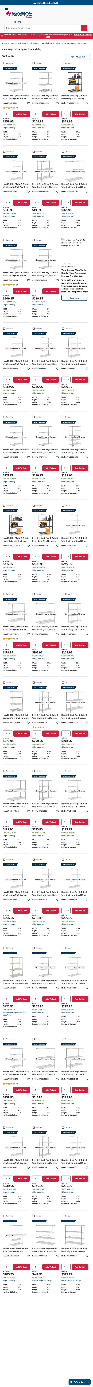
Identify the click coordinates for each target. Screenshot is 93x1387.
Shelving (33, 43)
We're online (79, 1381)
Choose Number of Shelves (16, 83)
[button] (7, 114)
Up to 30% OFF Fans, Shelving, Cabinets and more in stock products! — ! (48, 36)
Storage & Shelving (18, 43)
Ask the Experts (68, 266)
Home (4, 43)
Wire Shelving (46, 43)
